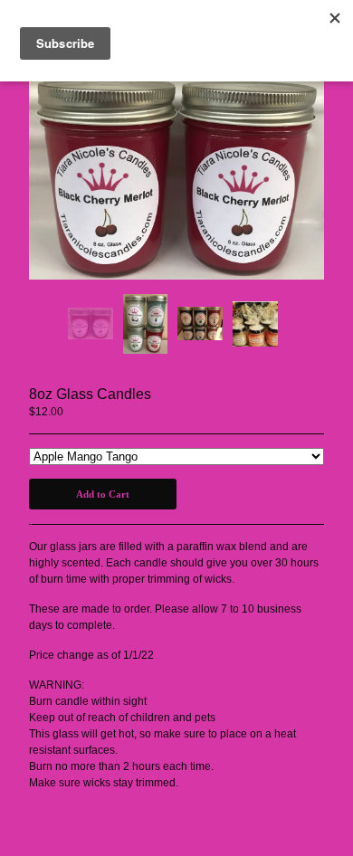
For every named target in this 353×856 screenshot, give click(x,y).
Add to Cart (102, 494)
